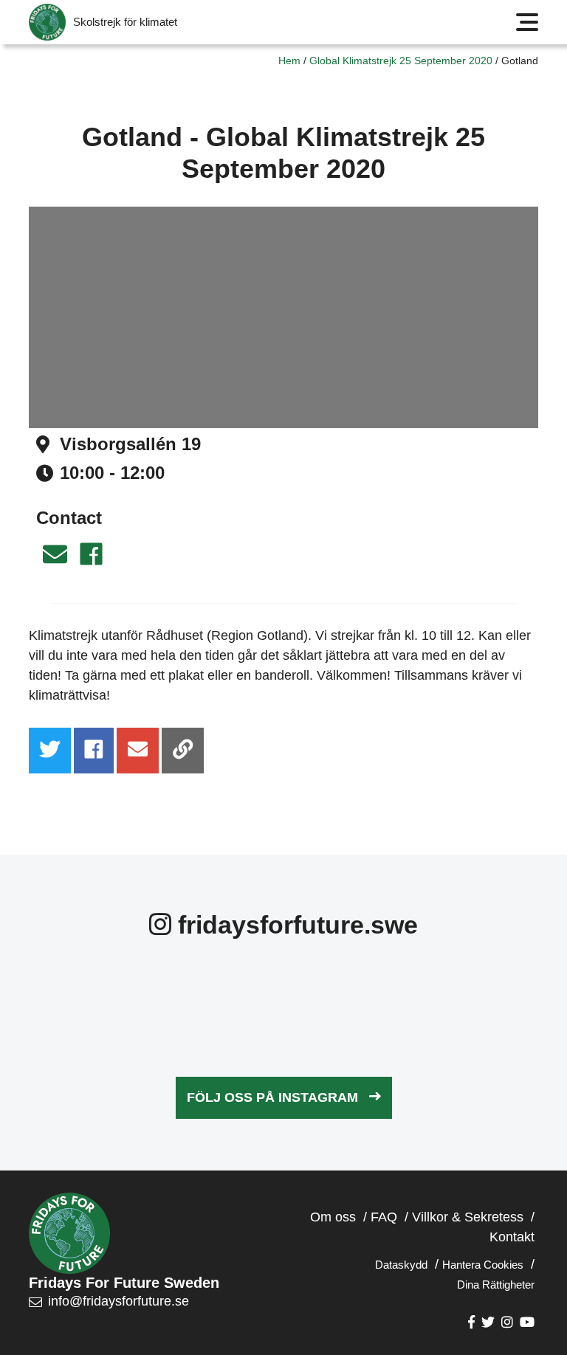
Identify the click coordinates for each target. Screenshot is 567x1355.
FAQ (384, 1217)
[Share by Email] (138, 750)
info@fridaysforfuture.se (118, 1301)
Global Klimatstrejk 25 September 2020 (400, 60)
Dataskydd (401, 1264)
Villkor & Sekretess (467, 1217)
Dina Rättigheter (496, 1284)
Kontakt (512, 1237)
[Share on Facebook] (94, 750)
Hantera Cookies (482, 1264)
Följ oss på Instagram (272, 1097)
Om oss (333, 1217)
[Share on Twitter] (50, 750)
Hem (289, 60)
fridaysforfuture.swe (294, 925)
